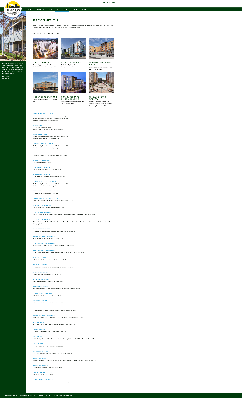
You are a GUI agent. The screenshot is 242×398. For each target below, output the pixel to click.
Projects (29, 9)
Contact (114, 2)
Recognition (62, 9)
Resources (107, 2)
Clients (51, 9)
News (84, 9)
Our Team (74, 9)
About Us (40, 9)
